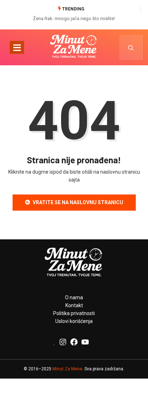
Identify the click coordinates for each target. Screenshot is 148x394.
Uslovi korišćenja (74, 321)
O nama (74, 297)
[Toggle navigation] (16, 47)
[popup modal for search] (131, 47)
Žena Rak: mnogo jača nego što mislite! (74, 18)
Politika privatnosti (74, 313)
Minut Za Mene (67, 368)
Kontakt (74, 305)
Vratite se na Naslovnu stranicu (78, 202)
